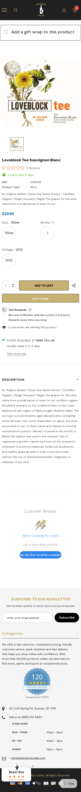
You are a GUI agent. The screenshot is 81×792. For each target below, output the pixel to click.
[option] (40, 92)
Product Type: (11, 187)
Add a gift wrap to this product (42, 32)
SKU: (5, 182)
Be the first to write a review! (40, 555)
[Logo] (41, 10)
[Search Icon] (20, 10)
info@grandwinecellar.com (28, 758)
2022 (9, 260)
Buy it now (41, 299)
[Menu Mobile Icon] (4, 10)
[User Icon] (64, 10)
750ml (9, 233)
